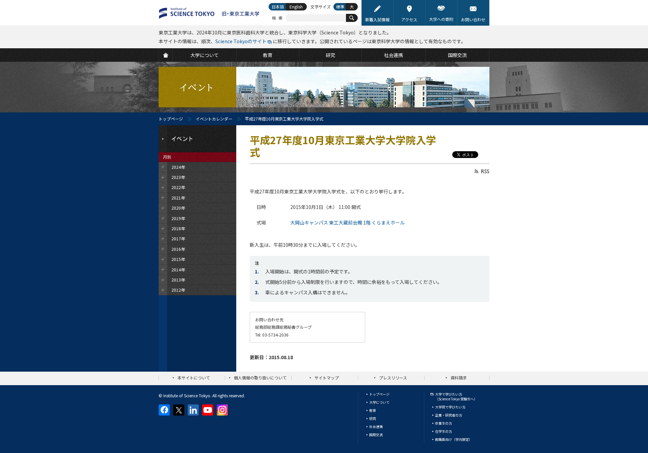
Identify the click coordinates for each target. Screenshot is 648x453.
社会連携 (376, 426)
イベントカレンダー (214, 119)
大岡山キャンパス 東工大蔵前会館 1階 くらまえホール (347, 222)
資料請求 (459, 377)
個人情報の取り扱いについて (260, 377)
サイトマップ (327, 377)
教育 (372, 410)
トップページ (171, 119)
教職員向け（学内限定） (453, 439)
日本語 (278, 6)
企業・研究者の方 (448, 415)
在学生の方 (443, 431)
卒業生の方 (443, 423)
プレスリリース (393, 377)
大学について (379, 402)
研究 (372, 418)
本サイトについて (194, 377)
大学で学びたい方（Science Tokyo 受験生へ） (456, 396)
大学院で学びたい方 (450, 406)
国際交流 (376, 434)
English (296, 6)
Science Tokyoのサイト (241, 41)
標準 (340, 6)
